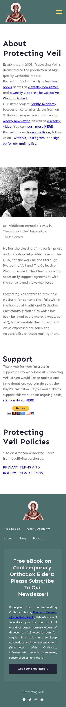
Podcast (38, 538)
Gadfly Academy (43, 104)
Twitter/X (19, 138)
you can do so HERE (18, 400)
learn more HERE (40, 127)
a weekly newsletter (43, 87)
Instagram (36, 138)
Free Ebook (12, 528)
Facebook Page (38, 132)
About (8, 538)
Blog (22, 538)
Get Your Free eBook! (33, 668)
